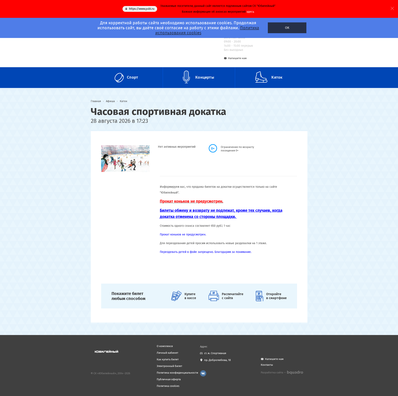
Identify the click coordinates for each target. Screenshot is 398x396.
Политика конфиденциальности (177, 372)
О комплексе (165, 346)
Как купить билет (168, 359)
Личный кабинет (167, 352)
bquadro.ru (295, 372)
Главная (96, 101)
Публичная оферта (169, 379)
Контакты (267, 364)
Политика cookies (168, 385)
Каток (123, 101)
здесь (250, 11)
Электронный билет (169, 366)
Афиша (110, 101)
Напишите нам (237, 58)
